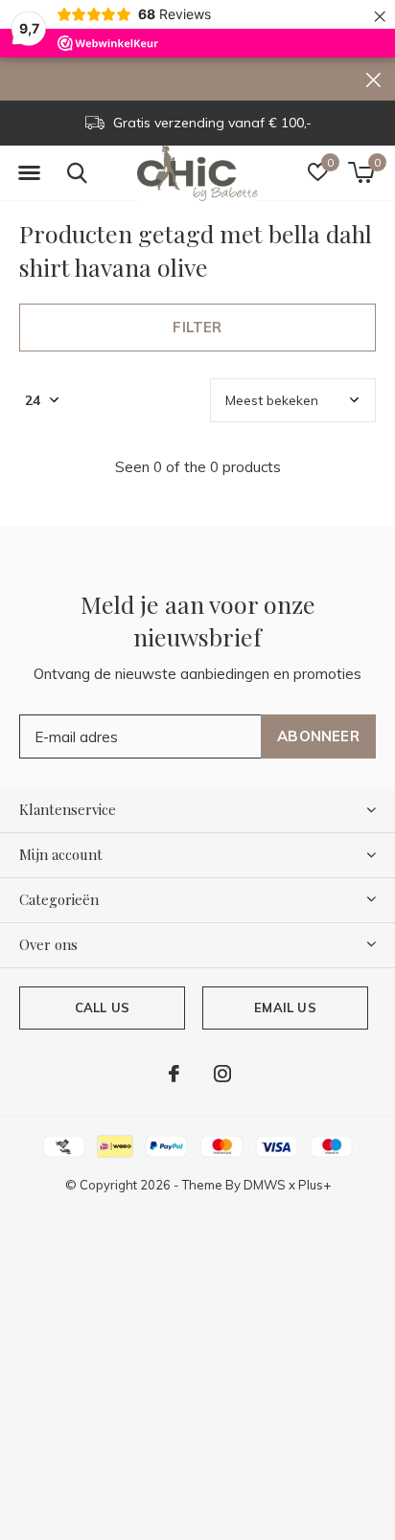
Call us (102, 1007)
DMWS (265, 1184)
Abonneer (318, 736)
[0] (361, 172)
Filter (197, 327)
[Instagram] (222, 1074)
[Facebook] (174, 1074)
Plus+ (314, 1184)
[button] (29, 173)
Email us (284, 1007)
